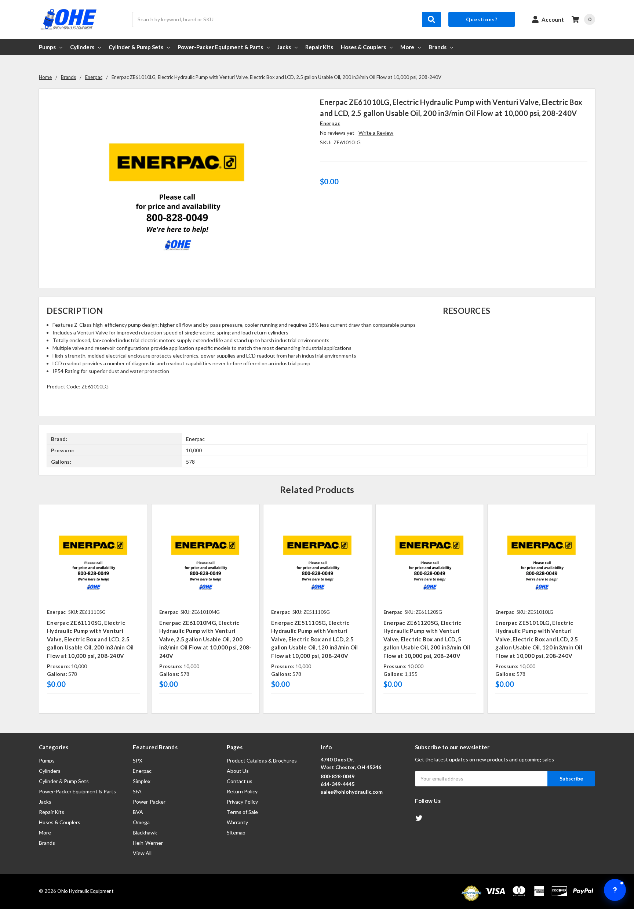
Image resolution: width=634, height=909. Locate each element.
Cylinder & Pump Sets (136, 47)
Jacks (284, 47)
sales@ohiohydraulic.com (352, 792)
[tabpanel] (93, 609)
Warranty (237, 822)
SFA (137, 791)
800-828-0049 (337, 776)
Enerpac (142, 771)
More (407, 47)
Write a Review (375, 133)
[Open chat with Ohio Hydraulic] (615, 890)
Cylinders (82, 47)
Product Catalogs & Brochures (262, 760)
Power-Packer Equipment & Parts (220, 47)
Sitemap (236, 832)
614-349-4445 (337, 784)
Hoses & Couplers (363, 47)
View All (142, 853)
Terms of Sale (242, 812)
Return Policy (242, 791)
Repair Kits (319, 47)
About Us (238, 771)
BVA (138, 812)
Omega (141, 822)
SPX (137, 760)
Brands (438, 47)
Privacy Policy (242, 801)
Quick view (93, 558)
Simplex (141, 781)
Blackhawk (145, 832)
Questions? (482, 19)
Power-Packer (149, 801)
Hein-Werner (148, 843)
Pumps (47, 47)
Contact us (239, 781)
